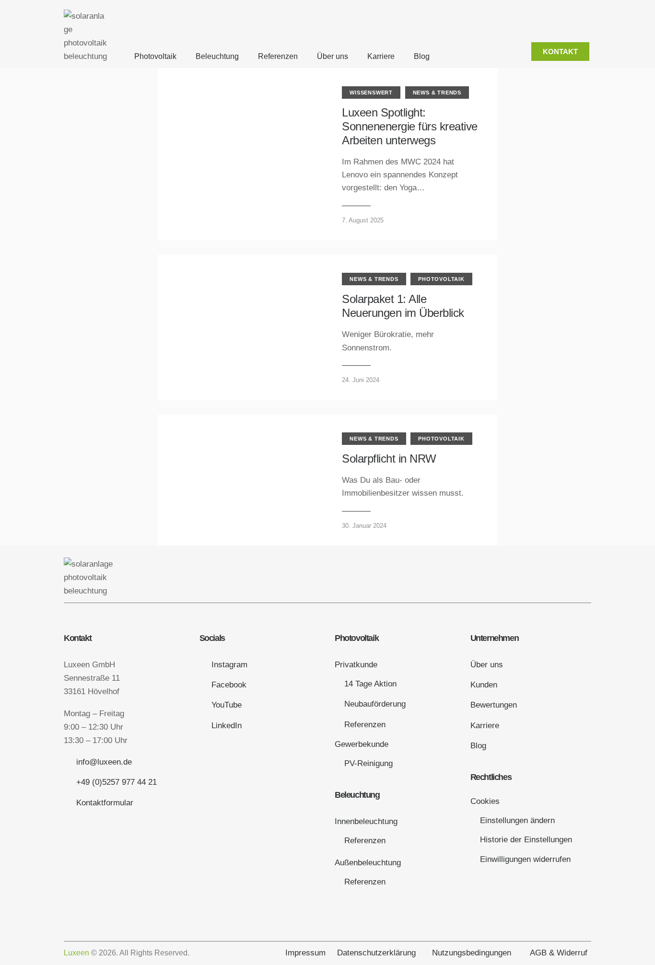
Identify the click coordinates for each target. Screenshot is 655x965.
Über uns (332, 56)
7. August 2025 (363, 220)
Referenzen (278, 56)
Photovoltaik (155, 56)
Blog (422, 56)
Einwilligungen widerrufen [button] (525, 859)
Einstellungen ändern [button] (517, 820)
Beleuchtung (217, 56)
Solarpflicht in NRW (389, 458)
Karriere (381, 56)
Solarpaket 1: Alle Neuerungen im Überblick (403, 305)
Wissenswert (371, 92)
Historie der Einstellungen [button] (526, 839)
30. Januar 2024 (364, 525)
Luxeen (76, 953)
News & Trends (437, 92)
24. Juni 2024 (360, 380)
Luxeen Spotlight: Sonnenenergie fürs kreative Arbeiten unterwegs (410, 126)
